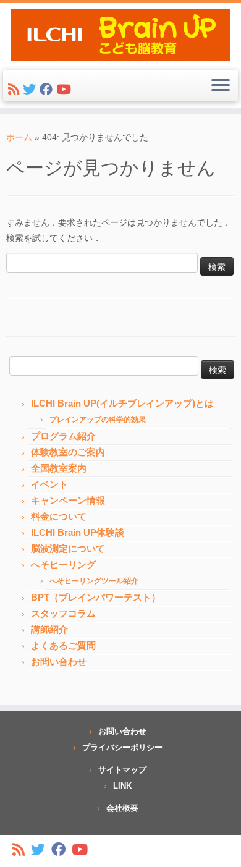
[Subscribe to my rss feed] (15, 91)
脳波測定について (68, 548)
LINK (122, 785)
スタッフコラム (63, 613)
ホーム (19, 137)
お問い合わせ (59, 661)
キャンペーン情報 (68, 500)
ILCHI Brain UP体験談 (77, 532)
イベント (49, 484)
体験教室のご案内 (68, 452)
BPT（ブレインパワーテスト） (96, 597)
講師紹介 (49, 629)
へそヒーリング (63, 564)
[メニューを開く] (220, 86)
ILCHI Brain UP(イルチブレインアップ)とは (122, 403)
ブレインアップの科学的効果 (97, 419)
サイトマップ (122, 769)
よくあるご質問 (63, 645)
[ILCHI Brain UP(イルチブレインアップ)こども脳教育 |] (120, 35)
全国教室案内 (59, 468)
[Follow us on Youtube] (65, 91)
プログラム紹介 (63, 436)
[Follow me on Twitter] (31, 91)
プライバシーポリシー (122, 747)
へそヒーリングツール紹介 (93, 581)
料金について (59, 516)
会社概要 (122, 808)
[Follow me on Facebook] (48, 91)
